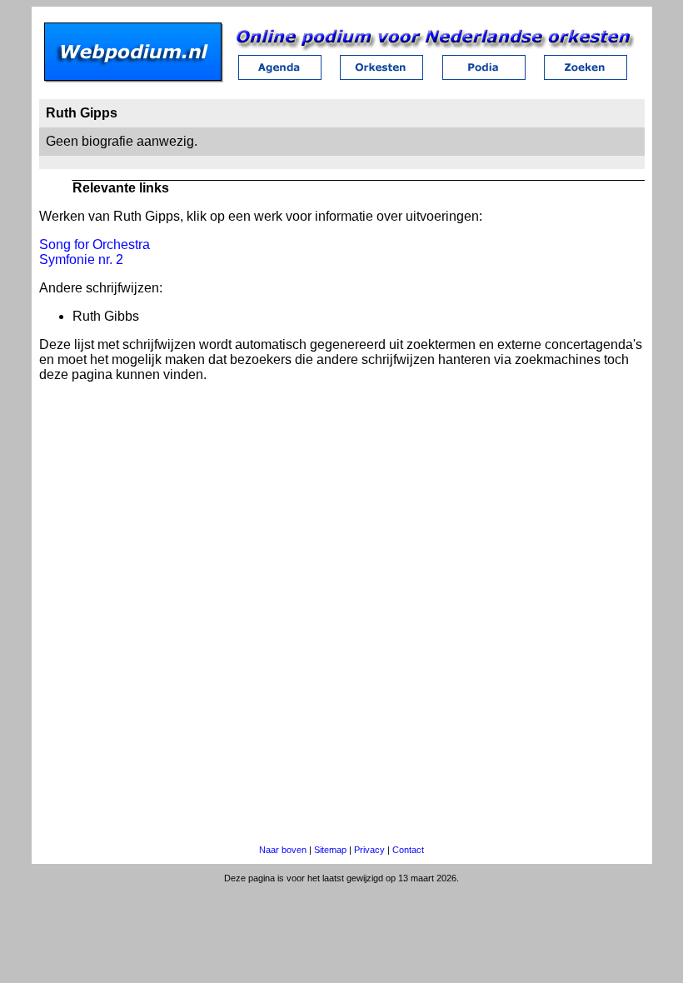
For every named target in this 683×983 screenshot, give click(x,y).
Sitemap (330, 850)
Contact (408, 850)
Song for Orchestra (94, 244)
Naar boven (283, 850)
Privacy (369, 850)
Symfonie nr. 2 (81, 259)
